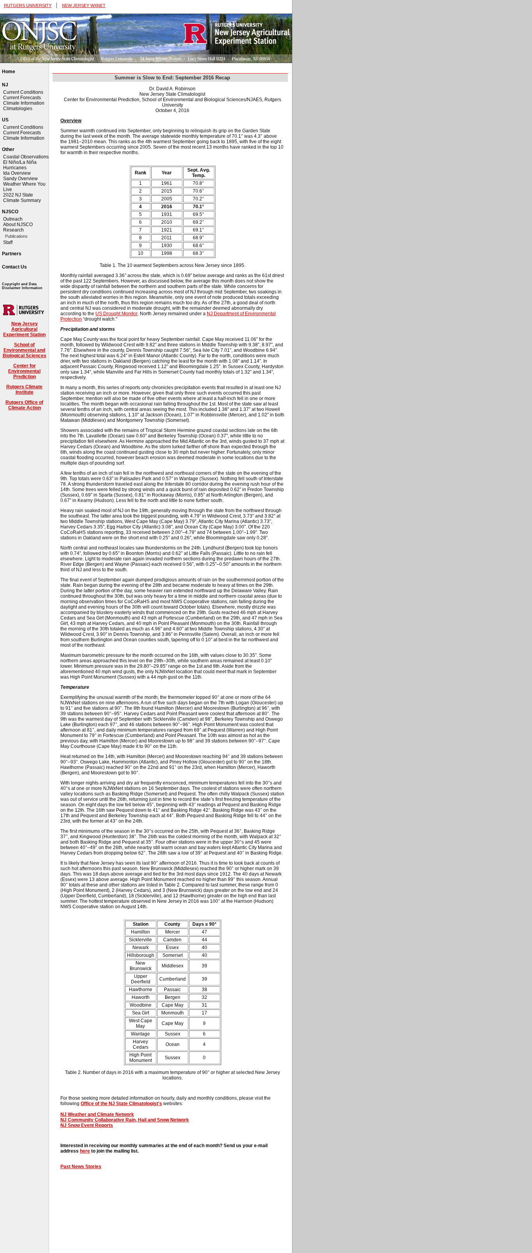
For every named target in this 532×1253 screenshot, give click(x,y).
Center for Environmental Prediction (24, 371)
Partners (11, 253)
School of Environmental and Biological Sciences (24, 350)
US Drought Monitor (116, 313)
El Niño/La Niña (20, 162)
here (85, 1151)
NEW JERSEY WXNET (84, 5)
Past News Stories (80, 1166)
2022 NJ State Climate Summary (22, 197)
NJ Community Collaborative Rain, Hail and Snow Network (124, 1120)
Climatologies (17, 108)
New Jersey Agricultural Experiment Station (24, 329)
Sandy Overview (20, 178)
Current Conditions (23, 92)
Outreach (13, 219)
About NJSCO (18, 224)
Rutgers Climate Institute (24, 389)
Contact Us (14, 267)
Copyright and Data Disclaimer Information (22, 286)
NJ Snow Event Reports (86, 1125)
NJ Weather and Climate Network (97, 1114)
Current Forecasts (22, 97)
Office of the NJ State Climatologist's (121, 1103)
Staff (7, 242)
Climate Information (23, 103)
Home (8, 71)
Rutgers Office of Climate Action (24, 405)
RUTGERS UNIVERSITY (27, 5)
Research (13, 230)
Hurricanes (14, 167)
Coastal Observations (26, 157)
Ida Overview (17, 173)
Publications (16, 236)
